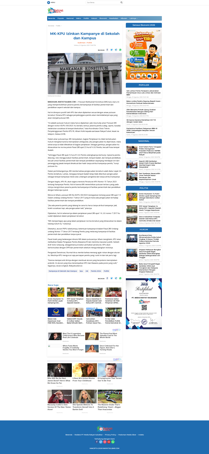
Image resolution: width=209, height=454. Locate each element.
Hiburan (124, 18)
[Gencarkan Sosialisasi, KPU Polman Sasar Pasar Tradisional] (94, 312)
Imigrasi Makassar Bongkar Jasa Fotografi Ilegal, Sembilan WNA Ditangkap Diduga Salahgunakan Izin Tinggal (150, 253)
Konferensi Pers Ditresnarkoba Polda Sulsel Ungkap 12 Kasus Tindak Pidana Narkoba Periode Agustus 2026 (150, 239)
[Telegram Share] (116, 49)
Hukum (94, 18)
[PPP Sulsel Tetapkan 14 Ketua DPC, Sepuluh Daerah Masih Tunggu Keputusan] (75, 292)
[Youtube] (109, 442)
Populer (61, 18)
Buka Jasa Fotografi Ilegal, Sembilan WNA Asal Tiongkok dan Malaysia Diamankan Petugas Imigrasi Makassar (149, 268)
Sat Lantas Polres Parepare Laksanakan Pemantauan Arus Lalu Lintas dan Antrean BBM (143, 93)
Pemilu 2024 (96, 271)
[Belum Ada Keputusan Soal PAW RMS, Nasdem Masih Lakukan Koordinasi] (56, 312)
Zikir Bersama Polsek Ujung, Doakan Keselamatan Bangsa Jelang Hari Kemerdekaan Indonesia (141, 112)
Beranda (51, 18)
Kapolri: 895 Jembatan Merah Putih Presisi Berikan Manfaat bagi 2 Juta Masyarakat (150, 164)
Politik (86, 18)
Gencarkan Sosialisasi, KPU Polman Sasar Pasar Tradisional (94, 321)
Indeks (141, 435)
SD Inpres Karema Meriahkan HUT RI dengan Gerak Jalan (141, 121)
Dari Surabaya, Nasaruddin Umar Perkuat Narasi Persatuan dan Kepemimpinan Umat (149, 176)
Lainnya (133, 18)
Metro (78, 18)
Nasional (70, 18)
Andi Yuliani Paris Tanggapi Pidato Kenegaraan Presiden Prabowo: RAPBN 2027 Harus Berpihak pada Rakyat (150, 151)
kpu (81, 271)
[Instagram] (105, 442)
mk (87, 271)
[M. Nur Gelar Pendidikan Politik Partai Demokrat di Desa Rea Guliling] (113, 312)
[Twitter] (101, 442)
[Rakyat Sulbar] (55, 10)
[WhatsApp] (113, 442)
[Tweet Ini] (111, 49)
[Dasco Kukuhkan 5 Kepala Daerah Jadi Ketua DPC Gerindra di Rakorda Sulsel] (94, 292)
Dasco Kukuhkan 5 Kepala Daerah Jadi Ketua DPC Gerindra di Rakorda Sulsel (94, 301)
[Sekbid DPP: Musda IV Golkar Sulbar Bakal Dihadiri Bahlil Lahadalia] (75, 312)
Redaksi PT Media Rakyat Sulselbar (89, 435)
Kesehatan (113, 18)
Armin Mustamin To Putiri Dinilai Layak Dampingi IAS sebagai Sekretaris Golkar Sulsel (55, 301)
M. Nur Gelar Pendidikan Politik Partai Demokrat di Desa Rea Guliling (112, 321)
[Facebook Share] (107, 49)
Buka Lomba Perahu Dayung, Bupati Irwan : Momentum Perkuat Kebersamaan (143, 102)
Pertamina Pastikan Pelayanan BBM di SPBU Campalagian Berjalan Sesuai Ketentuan (141, 130)
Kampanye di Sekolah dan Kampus (63, 271)
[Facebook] (97, 442)
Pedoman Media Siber (127, 435)
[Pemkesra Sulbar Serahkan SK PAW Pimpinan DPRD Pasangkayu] (113, 292)
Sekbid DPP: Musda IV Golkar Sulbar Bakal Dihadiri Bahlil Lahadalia (75, 321)
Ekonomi (103, 18)
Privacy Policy (110, 435)
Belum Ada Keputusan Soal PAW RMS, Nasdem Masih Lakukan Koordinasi (55, 321)
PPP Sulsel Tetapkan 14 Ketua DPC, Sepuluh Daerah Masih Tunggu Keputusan (75, 301)
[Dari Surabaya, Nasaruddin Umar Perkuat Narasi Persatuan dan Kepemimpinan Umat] (131, 176)
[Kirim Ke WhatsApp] (120, 49)
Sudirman (81, 43)
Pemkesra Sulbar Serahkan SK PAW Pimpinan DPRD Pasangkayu (112, 301)
